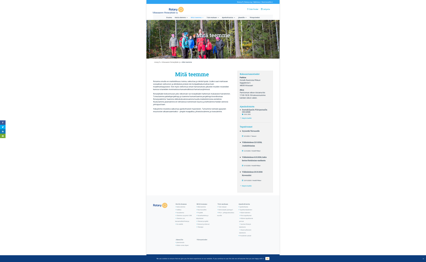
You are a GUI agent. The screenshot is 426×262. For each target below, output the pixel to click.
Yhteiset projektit (203, 221)
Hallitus (179, 210)
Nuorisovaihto (267, 2)
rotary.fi (157, 62)
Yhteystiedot (255, 18)
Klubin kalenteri (245, 213)
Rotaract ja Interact (203, 224)
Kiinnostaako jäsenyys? (226, 210)
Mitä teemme (196, 18)
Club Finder (253, 9)
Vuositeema (180, 213)
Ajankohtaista (227, 18)
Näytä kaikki (247, 118)
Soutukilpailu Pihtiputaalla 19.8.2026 (254, 111)
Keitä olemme (180, 18)
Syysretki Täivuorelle (250, 131)
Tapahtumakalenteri (246, 210)
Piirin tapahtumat (246, 215)
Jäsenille (241, 18)
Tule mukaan (212, 18)
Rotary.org (248, 2)
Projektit (200, 213)
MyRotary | (257, 2)
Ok (267, 258)
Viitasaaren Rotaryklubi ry (171, 62)
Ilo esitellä (180, 224)
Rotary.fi (240, 2)
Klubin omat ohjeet (182, 245)
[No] (423, 259)
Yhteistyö (200, 227)
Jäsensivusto (180, 242)
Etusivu (169, 18)
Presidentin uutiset (245, 236)
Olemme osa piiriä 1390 (184, 215)
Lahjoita (266, 9)
